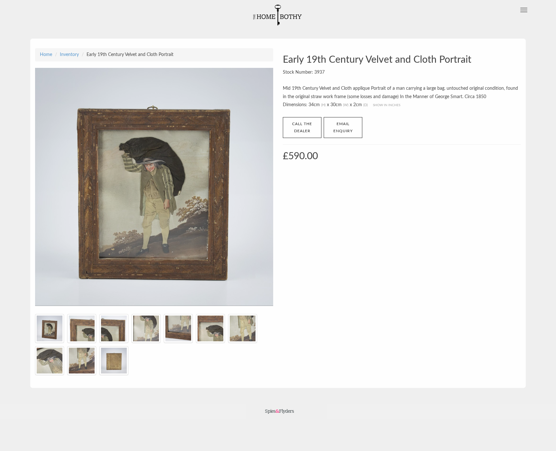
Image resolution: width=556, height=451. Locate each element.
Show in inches (386, 105)
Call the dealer (302, 127)
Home (46, 54)
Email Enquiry (343, 127)
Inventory (69, 54)
